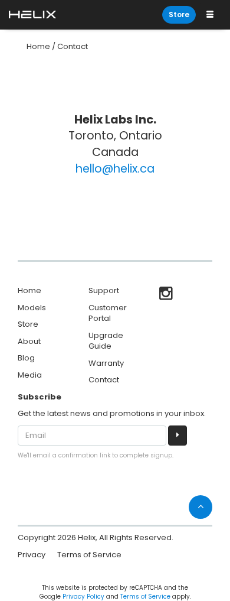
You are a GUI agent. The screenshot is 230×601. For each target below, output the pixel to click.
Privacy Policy (83, 596)
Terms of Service (89, 554)
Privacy (31, 554)
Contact (72, 46)
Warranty (106, 363)
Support (103, 290)
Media (30, 375)
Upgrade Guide (105, 341)
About (29, 341)
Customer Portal (107, 313)
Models (32, 307)
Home (38, 46)
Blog (26, 357)
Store (179, 14)
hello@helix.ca (115, 169)
